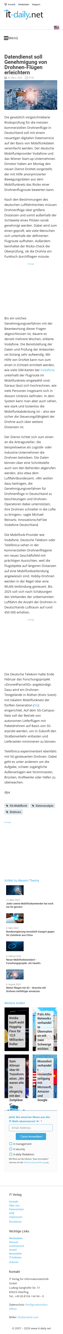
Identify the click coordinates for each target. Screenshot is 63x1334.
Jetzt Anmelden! (32, 1136)
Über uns (14, 1205)
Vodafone (47, 370)
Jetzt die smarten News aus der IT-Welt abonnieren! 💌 (29, 1119)
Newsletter (15, 1253)
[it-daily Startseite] (30, 15)
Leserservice (16, 1246)
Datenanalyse (44, 805)
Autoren (13, 1262)
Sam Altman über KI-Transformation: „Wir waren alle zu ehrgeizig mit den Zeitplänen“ (16, 1082)
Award (12, 1249)
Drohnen (15, 812)
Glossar (13, 1242)
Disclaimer (15, 1221)
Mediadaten (16, 1238)
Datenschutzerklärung (35, 1162)
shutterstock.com (28, 1317)
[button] (11, 38)
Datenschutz (16, 1209)
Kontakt (13, 1201)
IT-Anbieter (15, 1257)
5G (36, 705)
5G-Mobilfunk (18, 805)
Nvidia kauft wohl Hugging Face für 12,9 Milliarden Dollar (16, 1031)
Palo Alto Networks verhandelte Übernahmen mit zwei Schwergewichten (44, 1031)
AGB (11, 1213)
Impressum (15, 1217)
